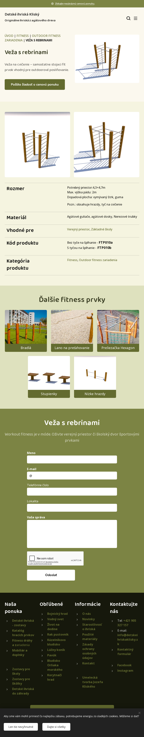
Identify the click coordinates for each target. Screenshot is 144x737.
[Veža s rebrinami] (107, 59)
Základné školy (101, 229)
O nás (86, 614)
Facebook (124, 665)
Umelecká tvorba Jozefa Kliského (92, 682)
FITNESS (22, 36)
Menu (135, 18)
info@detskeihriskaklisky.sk (127, 639)
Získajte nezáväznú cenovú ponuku (74, 3)
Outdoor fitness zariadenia (98, 260)
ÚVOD (9, 36)
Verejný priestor (78, 229)
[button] (128, 18)
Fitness (72, 260)
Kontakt (88, 663)
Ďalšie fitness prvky (72, 300)
